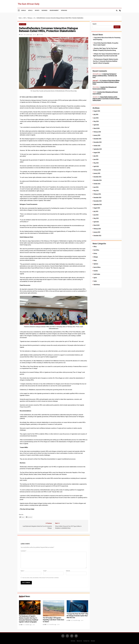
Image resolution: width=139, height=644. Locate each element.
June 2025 (96, 159)
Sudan (95, 281)
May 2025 (96, 163)
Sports (37, 10)
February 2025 (97, 170)
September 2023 (98, 204)
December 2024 (97, 177)
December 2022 (97, 235)
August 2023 (97, 208)
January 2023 (97, 232)
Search (94, 24)
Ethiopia (96, 257)
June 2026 (96, 118)
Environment (54, 10)
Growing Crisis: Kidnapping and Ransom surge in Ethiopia (104, 88)
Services (73, 641)
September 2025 (98, 149)
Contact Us (86, 641)
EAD (22, 34)
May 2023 (96, 218)
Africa (30, 10)
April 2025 (96, 166)
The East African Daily (28, 4)
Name (22, 571)
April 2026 (96, 125)
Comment (23, 551)
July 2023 (96, 211)
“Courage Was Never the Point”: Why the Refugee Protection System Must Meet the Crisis (77, 615)
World (23, 10)
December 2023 (97, 197)
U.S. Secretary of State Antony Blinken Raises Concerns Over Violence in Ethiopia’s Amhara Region (106, 82)
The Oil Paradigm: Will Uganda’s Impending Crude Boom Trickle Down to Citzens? (53, 619)
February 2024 (97, 194)
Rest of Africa (97, 267)
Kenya (95, 260)
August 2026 (97, 111)
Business (44, 10)
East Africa (22, 24)
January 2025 (97, 173)
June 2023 (96, 215)
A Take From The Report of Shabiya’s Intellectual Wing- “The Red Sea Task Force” (105, 75)
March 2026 (97, 128)
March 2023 (96, 225)
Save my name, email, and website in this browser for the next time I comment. (40, 577)
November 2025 (98, 142)
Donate (93, 641)
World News (97, 284)
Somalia (96, 271)
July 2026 (96, 114)
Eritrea (95, 253)
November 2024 (98, 180)
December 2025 (97, 138)
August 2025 (97, 152)
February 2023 (97, 228)
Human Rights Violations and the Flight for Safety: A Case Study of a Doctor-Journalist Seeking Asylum (106, 98)
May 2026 (96, 121)
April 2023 (96, 222)
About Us (79, 641)
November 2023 (98, 201)
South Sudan (97, 274)
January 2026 (97, 135)
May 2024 (96, 190)
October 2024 (97, 183)
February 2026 (97, 132)
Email (45, 571)
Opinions (64, 10)
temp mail (95, 80)
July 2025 (96, 156)
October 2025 (97, 145)
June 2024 (96, 187)
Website (68, 571)
